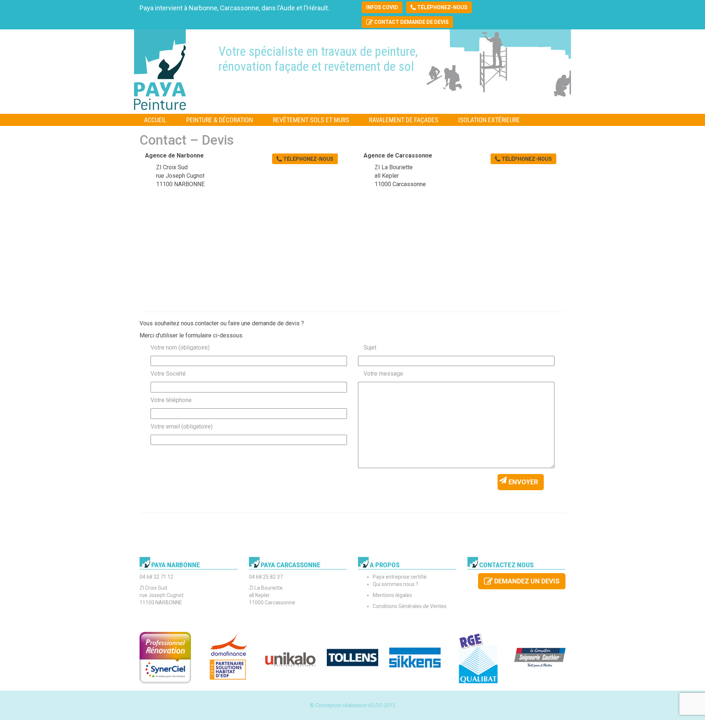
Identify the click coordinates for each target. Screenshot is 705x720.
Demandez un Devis (526, 581)
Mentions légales (392, 595)
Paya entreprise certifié (400, 577)
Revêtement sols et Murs (311, 120)
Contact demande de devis (411, 22)
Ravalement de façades (403, 120)
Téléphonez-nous (441, 7)
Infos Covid (382, 7)
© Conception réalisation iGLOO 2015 (352, 705)
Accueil (155, 120)
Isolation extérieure (489, 120)
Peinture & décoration (219, 120)
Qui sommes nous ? (395, 584)
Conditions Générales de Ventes (409, 606)
